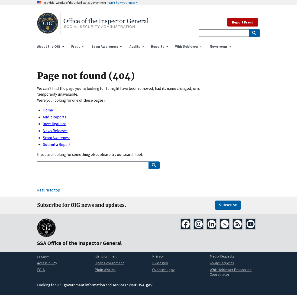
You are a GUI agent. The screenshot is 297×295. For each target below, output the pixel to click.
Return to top (48, 190)
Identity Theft (106, 256)
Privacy (158, 256)
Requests (222, 263)
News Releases (55, 130)
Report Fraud (242, 22)
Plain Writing (105, 269)
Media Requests (222, 256)
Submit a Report (57, 144)
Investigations (54, 123)
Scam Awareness (56, 137)
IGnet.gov (160, 263)
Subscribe (228, 205)
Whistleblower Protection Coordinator (231, 272)
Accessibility (47, 263)
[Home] (92, 31)
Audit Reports (54, 117)
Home (48, 110)
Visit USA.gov (140, 285)
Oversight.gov (163, 269)
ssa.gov (43, 256)
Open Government (109, 263)
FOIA (41, 269)
